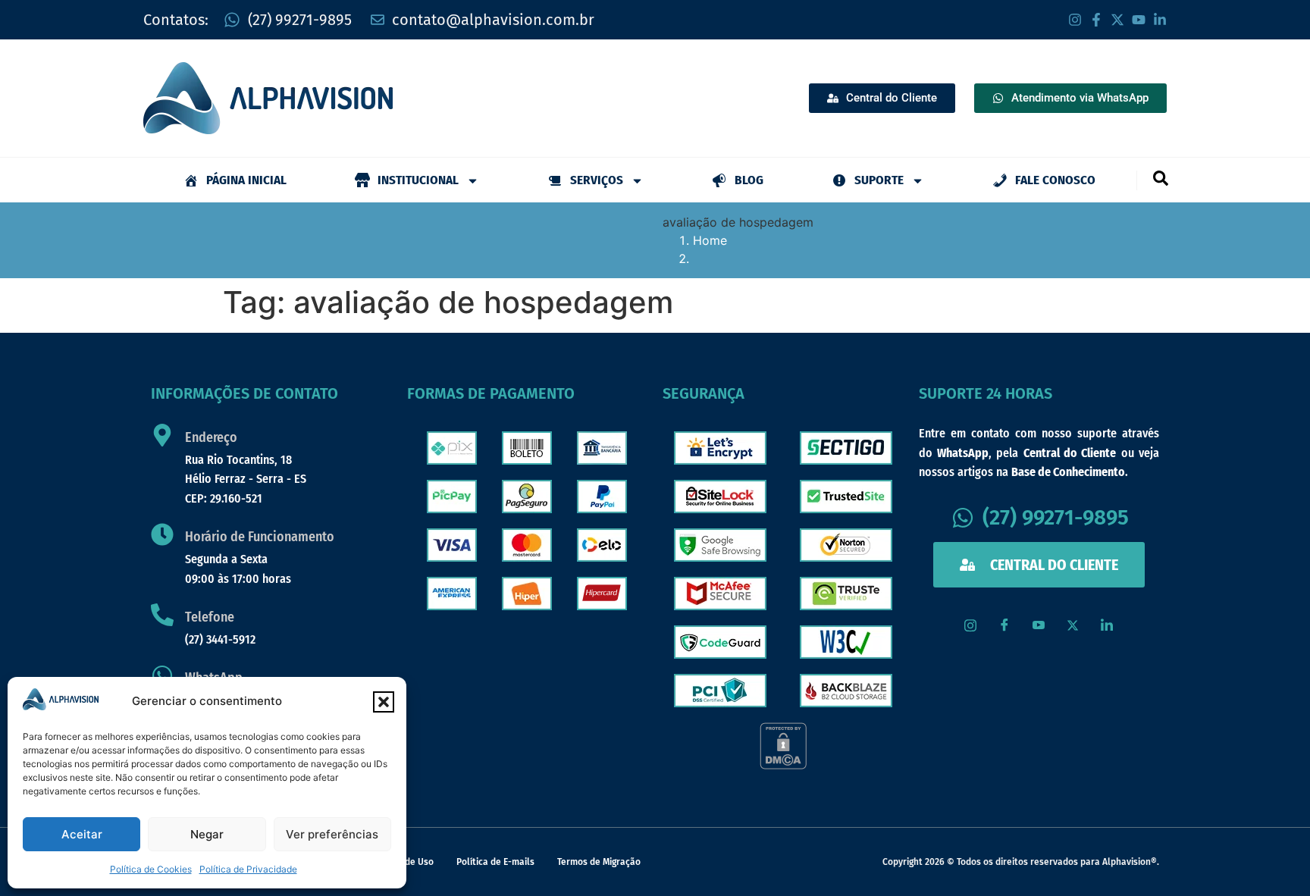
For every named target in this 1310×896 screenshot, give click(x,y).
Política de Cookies (151, 869)
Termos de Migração (599, 862)
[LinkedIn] (1106, 625)
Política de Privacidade (248, 869)
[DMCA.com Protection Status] (783, 764)
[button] (383, 702)
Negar (207, 834)
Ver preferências (332, 834)
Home (710, 240)
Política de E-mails (495, 862)
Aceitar (81, 834)
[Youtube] (1038, 625)
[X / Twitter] (1072, 625)
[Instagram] (970, 625)
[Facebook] (1004, 625)
